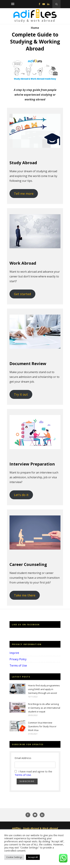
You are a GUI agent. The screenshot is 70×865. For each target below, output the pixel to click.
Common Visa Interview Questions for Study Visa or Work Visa (42, 726)
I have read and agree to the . (33, 773)
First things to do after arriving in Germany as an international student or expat (44, 708)
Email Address (23, 758)
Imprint (14, 653)
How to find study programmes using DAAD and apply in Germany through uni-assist (44, 689)
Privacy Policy (18, 659)
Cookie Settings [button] (14, 857)
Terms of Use (18, 665)
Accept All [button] (33, 857)
